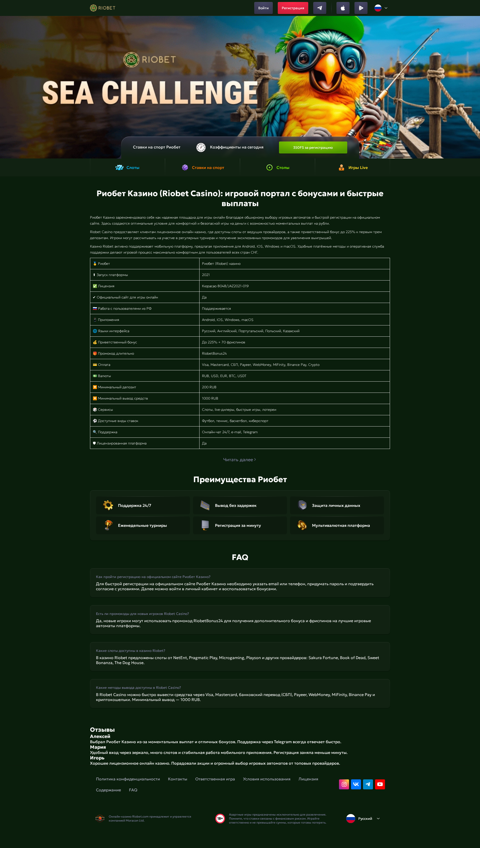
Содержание (108, 789)
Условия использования (266, 778)
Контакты (177, 778)
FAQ (133, 789)
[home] (102, 7)
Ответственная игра (215, 778)
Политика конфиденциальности (128, 778)
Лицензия (308, 778)
